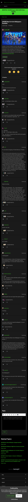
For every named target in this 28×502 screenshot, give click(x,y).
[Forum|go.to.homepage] (9, 3)
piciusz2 (6, 319)
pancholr (6, 370)
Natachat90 (6, 335)
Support (3, 482)
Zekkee (5, 294)
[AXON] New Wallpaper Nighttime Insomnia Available (12, 446)
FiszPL (5, 128)
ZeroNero (6, 29)
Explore (3, 478)
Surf (5, 147)
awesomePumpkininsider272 (10, 384)
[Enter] (2, 6)
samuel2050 (6, 81)
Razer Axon (4, 17)
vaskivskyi (6, 98)
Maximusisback (7, 273)
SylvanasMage (7, 357)
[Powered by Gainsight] (14, 470)
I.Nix (5, 210)
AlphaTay (6, 181)
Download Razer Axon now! (8, 53)
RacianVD (6, 112)
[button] (1, 3)
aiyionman (6, 308)
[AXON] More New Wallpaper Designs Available (11, 442)
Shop (3, 474)
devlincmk (6, 225)
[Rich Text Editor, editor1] (14, 423)
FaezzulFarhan (7, 253)
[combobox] (14, 6)
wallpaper (5, 57)
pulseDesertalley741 (8, 397)
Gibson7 (6, 239)
